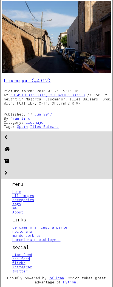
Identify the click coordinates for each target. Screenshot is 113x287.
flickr (19, 263)
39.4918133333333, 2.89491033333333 (47, 95)
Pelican (56, 278)
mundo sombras (26, 235)
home (16, 191)
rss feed (21, 259)
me (14, 208)
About (17, 212)
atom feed (22, 254)
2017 (47, 114)
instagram (22, 267)
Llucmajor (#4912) (27, 80)
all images (23, 195)
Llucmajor (36, 122)
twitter (20, 271)
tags (16, 204)
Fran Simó (20, 118)
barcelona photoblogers (36, 239)
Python (69, 282)
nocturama (22, 231)
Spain (22, 126)
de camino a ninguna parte (39, 227)
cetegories (23, 200)
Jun (38, 114)
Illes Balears (44, 126)
